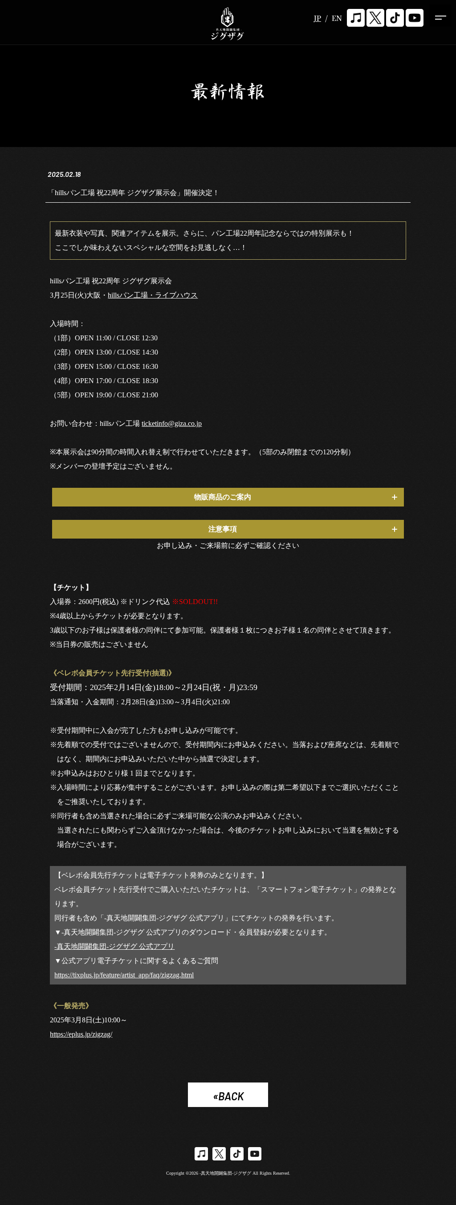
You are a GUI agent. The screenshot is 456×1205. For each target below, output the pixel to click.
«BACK (228, 1096)
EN (337, 18)
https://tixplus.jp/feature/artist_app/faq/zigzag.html (124, 975)
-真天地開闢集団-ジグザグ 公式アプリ (114, 946)
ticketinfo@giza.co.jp (172, 423)
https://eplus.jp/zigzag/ (81, 1034)
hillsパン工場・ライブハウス (153, 295)
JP (317, 18)
